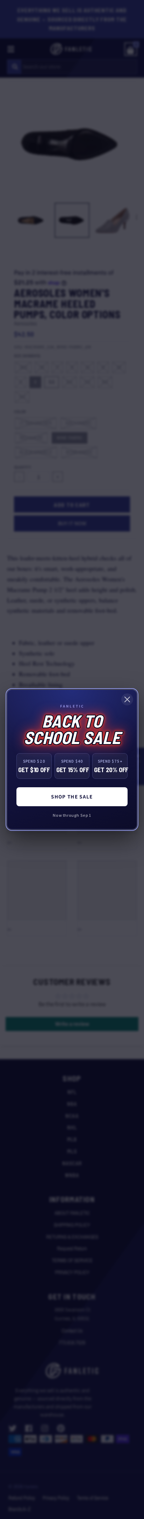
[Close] (127, 699)
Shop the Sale (72, 796)
